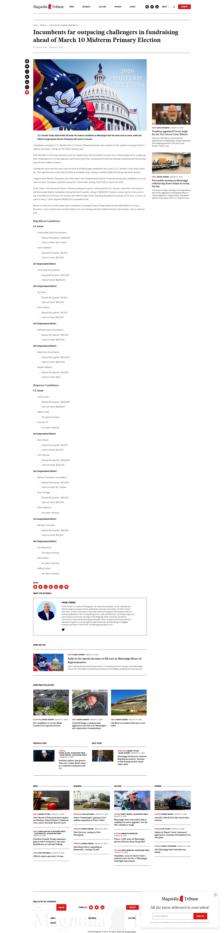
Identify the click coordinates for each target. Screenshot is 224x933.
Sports (62, 751)
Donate (184, 7)
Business (86, 7)
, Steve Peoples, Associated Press (73, 755)
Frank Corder (79, 655)
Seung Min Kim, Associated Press (52, 831)
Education (122, 751)
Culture (102, 7)
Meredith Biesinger (129, 834)
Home (35, 25)
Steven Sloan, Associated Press (72, 753)
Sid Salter (166, 829)
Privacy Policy (205, 922)
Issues (132, 7)
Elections (43, 25)
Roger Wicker (167, 814)
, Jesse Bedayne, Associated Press (47, 834)
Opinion (117, 7)
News (71, 7)
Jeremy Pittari (133, 751)
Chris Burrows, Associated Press (136, 850)
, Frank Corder (124, 753)
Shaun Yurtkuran (169, 846)
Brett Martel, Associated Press (135, 814)
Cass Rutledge (163, 128)
